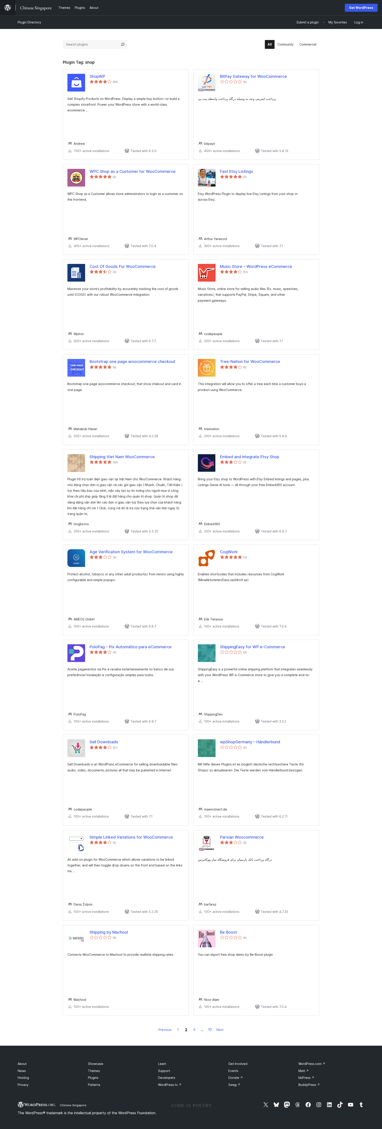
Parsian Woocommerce (242, 837)
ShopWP (97, 76)
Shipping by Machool (109, 932)
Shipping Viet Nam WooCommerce (122, 456)
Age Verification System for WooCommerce (131, 551)
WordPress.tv (169, 1085)
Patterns (94, 1085)
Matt (303, 1071)
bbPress (306, 1077)
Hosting (23, 1077)
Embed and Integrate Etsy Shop (249, 456)
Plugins (93, 1077)
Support (164, 1071)
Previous (165, 1030)
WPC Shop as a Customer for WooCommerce (133, 171)
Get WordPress (361, 8)
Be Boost (228, 932)
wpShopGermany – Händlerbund (250, 742)
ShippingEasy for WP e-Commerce (252, 647)
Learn (162, 1064)
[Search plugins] (122, 44)
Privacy (23, 1085)
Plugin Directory (29, 22)
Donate (235, 1077)
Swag (234, 1085)
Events (233, 1071)
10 (210, 1029)
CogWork (229, 551)
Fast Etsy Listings (236, 171)
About (22, 1064)
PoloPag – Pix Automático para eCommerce (131, 647)
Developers (166, 1077)
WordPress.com (311, 1064)
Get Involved (237, 1064)
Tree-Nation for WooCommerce (250, 361)
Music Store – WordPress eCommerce (256, 266)
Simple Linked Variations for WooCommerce (131, 837)
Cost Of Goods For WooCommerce (123, 266)
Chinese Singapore (73, 1105)
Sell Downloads (104, 742)
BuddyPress (309, 1085)
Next (219, 1030)
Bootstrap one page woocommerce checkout (132, 361)
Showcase (95, 1064)
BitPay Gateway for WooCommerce (253, 76)
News (22, 1071)
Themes (94, 1071)
